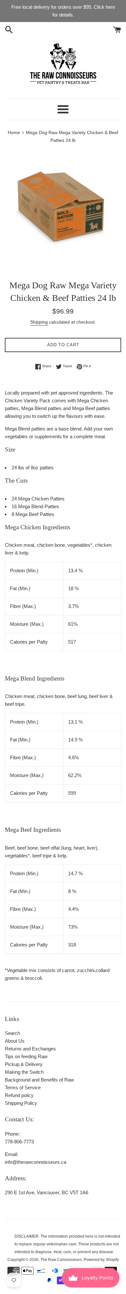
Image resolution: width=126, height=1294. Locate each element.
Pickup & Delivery (24, 1064)
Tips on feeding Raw (26, 1056)
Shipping (39, 322)
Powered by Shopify (101, 1259)
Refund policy (19, 1095)
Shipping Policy (21, 1103)
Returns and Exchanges (30, 1048)
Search (12, 1033)
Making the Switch (24, 1072)
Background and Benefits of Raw (39, 1079)
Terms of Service (23, 1087)
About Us (15, 1041)
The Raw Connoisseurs (61, 1259)
